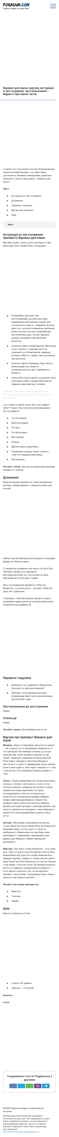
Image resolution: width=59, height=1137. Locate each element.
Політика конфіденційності (26, 1131)
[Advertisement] (29, 47)
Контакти (7, 1131)
